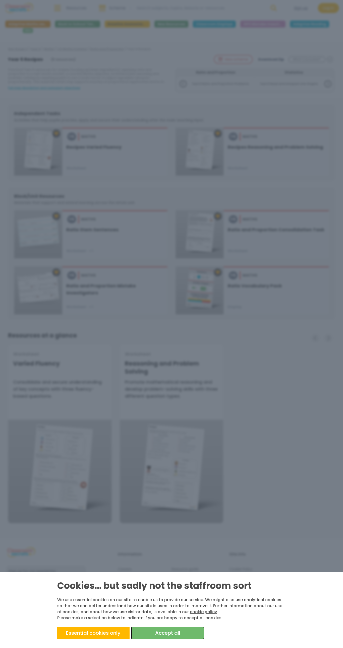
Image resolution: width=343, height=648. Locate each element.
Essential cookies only (93, 632)
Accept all (167, 632)
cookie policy (203, 612)
